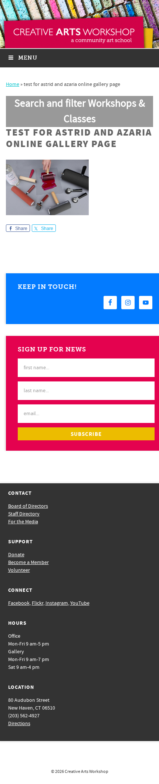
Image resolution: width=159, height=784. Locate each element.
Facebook (19, 603)
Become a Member (28, 562)
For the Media (23, 521)
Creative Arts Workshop (86, 771)
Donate (16, 554)
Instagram (56, 603)
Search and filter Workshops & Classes (79, 111)
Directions (19, 723)
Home (12, 84)
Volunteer (19, 570)
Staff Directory (24, 514)
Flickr (37, 603)
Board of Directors (28, 506)
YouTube (79, 603)
